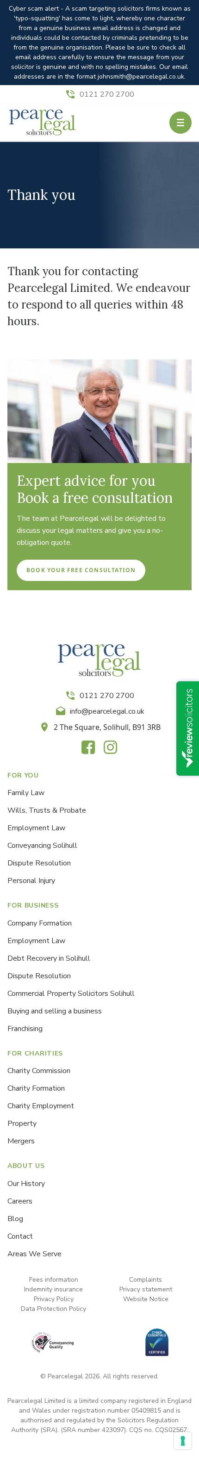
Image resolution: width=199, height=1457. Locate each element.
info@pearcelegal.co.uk (107, 711)
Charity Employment (40, 1106)
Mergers (21, 1141)
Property (22, 1123)
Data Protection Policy (53, 1308)
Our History (26, 1184)
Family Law (25, 793)
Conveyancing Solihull (42, 845)
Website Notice (145, 1299)
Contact (20, 1236)
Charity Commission (38, 1071)
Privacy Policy (54, 1299)
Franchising (25, 1029)
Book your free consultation (81, 570)
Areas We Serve (34, 1254)
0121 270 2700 (107, 94)
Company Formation (39, 923)
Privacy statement (145, 1289)
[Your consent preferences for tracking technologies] (183, 1441)
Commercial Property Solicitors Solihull (71, 993)
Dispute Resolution (39, 863)
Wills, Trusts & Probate (46, 810)
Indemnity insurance (53, 1289)
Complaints (145, 1279)
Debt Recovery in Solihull (48, 958)
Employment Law (36, 828)
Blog (15, 1219)
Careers (19, 1201)
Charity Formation (36, 1088)
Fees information (53, 1279)
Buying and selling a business (54, 1011)
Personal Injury (31, 881)
